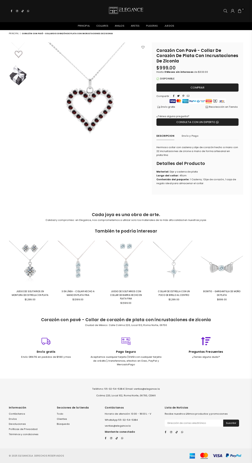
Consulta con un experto (196, 122)
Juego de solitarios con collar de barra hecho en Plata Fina (126, 295)
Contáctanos (17, 414)
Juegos (169, 26)
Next (144, 101)
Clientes (62, 419)
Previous (33, 101)
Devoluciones (17, 424)
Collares (102, 26)
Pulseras (152, 26)
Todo (60, 414)
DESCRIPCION (165, 136)
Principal (84, 26)
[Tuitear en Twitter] (178, 96)
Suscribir (231, 423)
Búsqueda (63, 424)
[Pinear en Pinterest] (183, 96)
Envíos (13, 419)
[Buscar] (225, 11)
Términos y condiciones (24, 434)
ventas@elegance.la (118, 426)
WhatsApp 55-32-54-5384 (121, 420)
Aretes (135, 26)
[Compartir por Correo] (188, 96)
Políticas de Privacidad (23, 429)
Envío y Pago (190, 136)
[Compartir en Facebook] (173, 96)
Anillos (119, 26)
